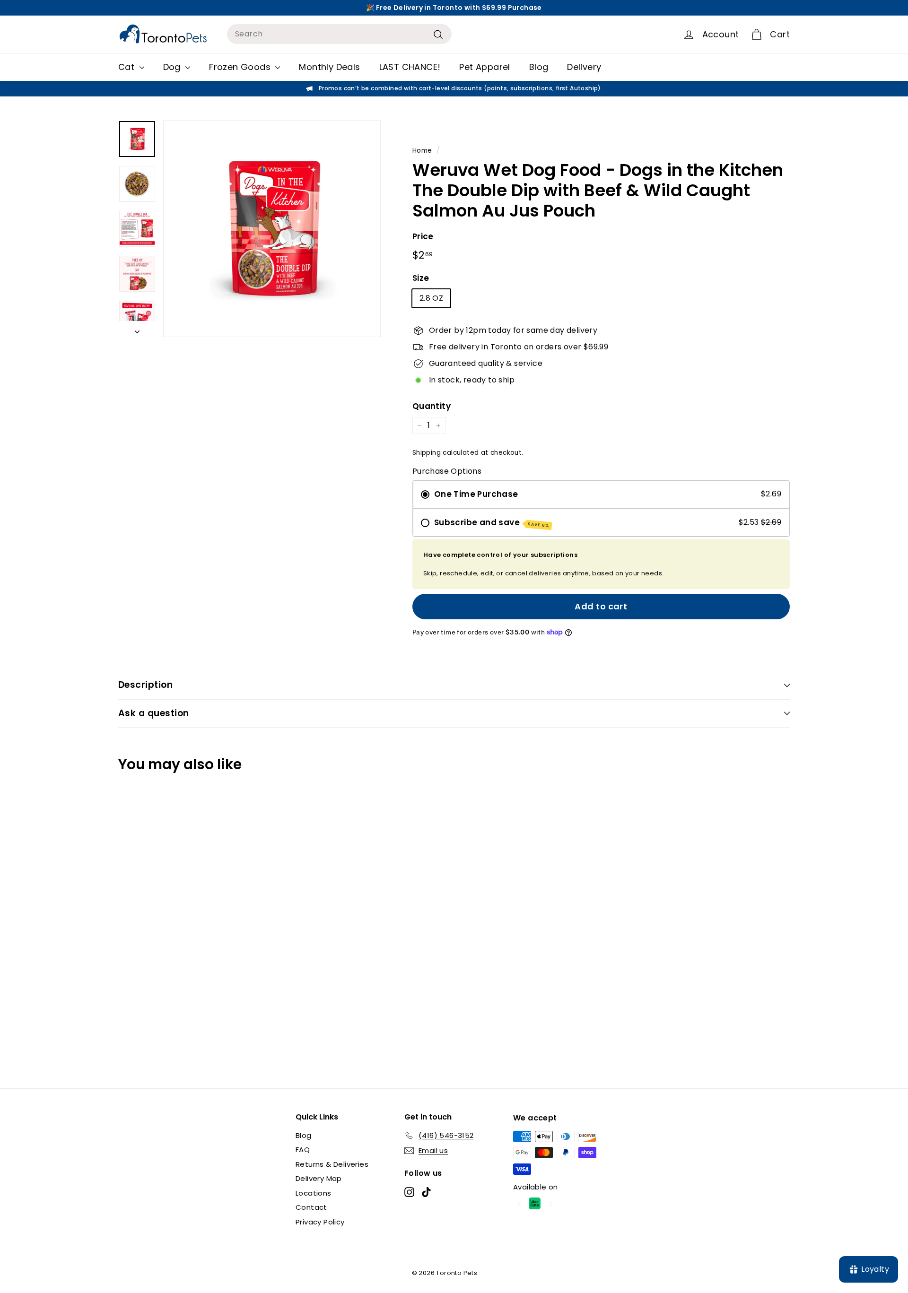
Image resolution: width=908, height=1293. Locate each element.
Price (423, 236)
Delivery (584, 67)
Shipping (426, 452)
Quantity (431, 406)
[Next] (137, 329)
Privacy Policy (320, 1222)
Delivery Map (319, 1178)
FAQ (303, 1149)
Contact (311, 1207)
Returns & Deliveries (332, 1164)
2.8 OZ (431, 298)
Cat (127, 67)
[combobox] (339, 34)
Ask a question (153, 713)
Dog (173, 67)
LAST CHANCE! (410, 67)
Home (422, 150)
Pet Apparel (484, 67)
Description (145, 684)
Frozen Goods (241, 67)
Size (420, 278)
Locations (314, 1193)
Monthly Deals (329, 67)
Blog (539, 67)
